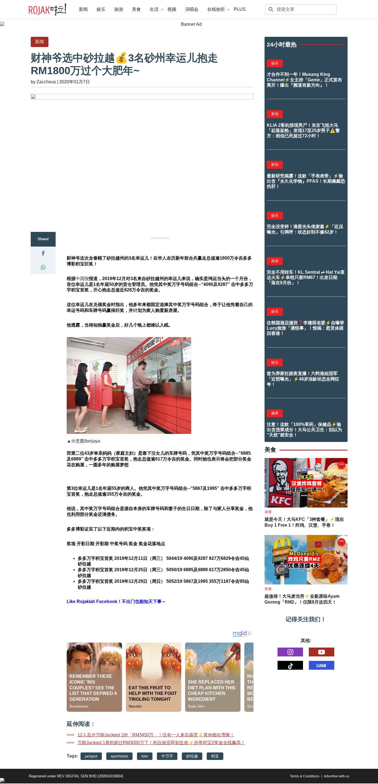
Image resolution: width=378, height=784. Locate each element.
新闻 (83, 9)
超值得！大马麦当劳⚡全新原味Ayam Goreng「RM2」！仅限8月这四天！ (302, 599)
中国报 (82, 278)
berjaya (93, 441)
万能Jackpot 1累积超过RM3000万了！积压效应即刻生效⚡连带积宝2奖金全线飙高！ (161, 742)
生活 (154, 9)
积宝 (215, 756)
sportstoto (119, 756)
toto (144, 756)
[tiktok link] (290, 665)
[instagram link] (290, 652)
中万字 (167, 756)
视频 (171, 9)
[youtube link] (321, 652)
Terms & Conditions (304, 776)
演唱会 (191, 9)
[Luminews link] (321, 665)
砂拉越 (192, 756)
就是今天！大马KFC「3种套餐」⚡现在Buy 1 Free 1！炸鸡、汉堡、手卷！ (304, 522)
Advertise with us (336, 776)
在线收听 (216, 9)
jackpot (91, 756)
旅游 (118, 9)
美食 (136, 9)
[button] (43, 253)
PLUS (240, 9)
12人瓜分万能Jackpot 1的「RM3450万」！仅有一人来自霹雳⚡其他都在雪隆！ (155, 735)
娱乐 (101, 9)
